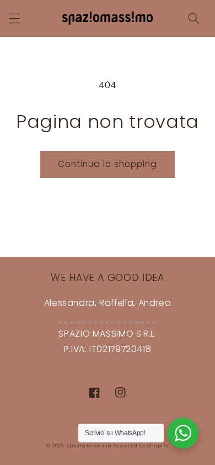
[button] (14, 18)
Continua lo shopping (108, 164)
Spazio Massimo (89, 445)
